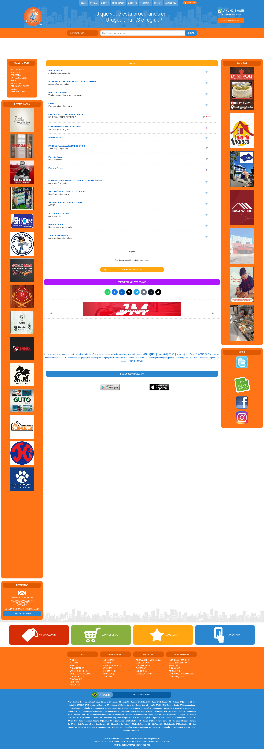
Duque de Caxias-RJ (112, 708)
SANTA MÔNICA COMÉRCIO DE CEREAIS (67, 191)
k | (45, 354)
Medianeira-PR (108, 715)
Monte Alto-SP (141, 715)
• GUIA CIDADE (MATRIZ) (178, 660)
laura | (101, 358)
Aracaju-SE (116, 702)
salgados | (131, 358)
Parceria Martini (55, 157)
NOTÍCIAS (93, 3)
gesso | (172, 354)
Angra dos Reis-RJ (75, 702)
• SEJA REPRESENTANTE (179, 663)
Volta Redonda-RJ (133, 730)
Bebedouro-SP (165, 702)
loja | (138, 358)
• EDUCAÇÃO (15, 72)
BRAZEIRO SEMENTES (58, 92)
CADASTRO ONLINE (231, 20)
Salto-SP (98, 721)
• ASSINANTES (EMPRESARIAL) (148, 660)
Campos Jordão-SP (174, 705)
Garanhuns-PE (126, 708)
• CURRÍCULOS (141, 671)
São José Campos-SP (100, 724)
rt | (133, 354)
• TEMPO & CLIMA (17, 92)
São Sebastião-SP (171, 724)
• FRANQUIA (173, 665)
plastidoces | (204, 354)
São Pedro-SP (157, 724)
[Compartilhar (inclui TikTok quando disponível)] (158, 292)
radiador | (180, 358)
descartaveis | (206, 358)
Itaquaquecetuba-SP (111, 711)
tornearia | (162, 354)
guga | (81, 358)
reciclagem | (92, 358)
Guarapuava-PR (159, 708)
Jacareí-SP (157, 711)
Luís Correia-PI (74, 715)
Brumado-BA (93, 705)
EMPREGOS (132, 3)
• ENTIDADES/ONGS (18, 78)
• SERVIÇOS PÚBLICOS (19, 86)
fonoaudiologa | (105, 354)
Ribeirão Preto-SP (182, 718)
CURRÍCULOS (145, 3)
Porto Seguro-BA (153, 718)
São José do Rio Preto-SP (121, 724)
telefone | (74, 354)
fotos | (193, 354)
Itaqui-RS (124, 711)
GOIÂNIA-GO (138, 708)
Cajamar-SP (115, 705)
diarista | (152, 358)
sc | (218, 358)
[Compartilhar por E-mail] (144, 292)
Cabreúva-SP (104, 705)
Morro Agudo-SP (154, 715)
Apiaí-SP (107, 702)
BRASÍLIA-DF (82, 705)
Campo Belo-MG (142, 705)
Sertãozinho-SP (185, 724)
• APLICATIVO (75, 685)
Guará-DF (148, 708)
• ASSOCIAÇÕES (17, 70)
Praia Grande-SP (167, 718)
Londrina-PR (191, 711)
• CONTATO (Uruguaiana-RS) (181, 674)
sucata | (120, 354)
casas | (124, 361)
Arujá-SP (126, 702)
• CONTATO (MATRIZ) (177, 676)
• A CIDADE (73, 660)
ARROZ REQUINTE (57, 70)
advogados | (62, 354)
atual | (142, 358)
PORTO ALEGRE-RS (138, 718)
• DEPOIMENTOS (109, 671)
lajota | (186, 354)
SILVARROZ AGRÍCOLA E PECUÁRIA (65, 202)
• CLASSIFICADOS (76, 668)
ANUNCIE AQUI (171, 3)
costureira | (140, 354)
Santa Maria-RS (135, 721)
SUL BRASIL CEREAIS (58, 213)
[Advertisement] (132, 46)
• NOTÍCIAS (73, 663)
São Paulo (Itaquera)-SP (141, 724)
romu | (112, 358)
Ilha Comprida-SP (85, 711)
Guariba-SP (170, 708)
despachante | (51, 358)
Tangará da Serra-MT (132, 727)
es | (85, 358)
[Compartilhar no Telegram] (137, 292)
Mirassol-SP (119, 715)
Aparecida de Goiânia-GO (93, 702)
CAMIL (51, 103)
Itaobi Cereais (54, 138)
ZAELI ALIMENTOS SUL (59, 235)
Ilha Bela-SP (72, 711)
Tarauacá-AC (146, 727)
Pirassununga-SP (123, 718)
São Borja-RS (178, 721)
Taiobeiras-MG (117, 727)
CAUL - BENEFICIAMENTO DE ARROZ (65, 114)
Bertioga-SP (177, 702)
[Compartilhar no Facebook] (115, 292)
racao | (197, 358)
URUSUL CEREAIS (56, 224)
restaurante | (121, 358)
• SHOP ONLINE (75, 679)
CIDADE (83, 3)
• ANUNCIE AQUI (109, 674)
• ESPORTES (15, 75)
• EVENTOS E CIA (142, 663)
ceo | (214, 358)
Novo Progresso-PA (170, 715)
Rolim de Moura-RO (86, 721)
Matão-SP (97, 715)
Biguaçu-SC (187, 702)
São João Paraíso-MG (82, 724)
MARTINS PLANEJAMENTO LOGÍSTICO (66, 146)
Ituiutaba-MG (134, 711)
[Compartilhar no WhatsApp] (108, 292)
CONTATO (158, 3)
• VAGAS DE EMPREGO (78, 671)
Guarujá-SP (180, 708)
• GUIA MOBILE (174, 668)
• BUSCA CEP (15, 83)
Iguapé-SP (190, 708)
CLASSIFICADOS (118, 3)
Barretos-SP (135, 702)
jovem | (171, 358)
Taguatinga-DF (104, 727)
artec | (179, 354)
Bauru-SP (155, 702)
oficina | (95, 354)
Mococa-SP (130, 715)
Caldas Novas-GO (128, 705)
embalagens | (162, 358)
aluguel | (151, 354)
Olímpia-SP (183, 715)
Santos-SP (147, 721)
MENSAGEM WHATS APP (231, 15)
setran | (130, 361)
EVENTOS (104, 3)
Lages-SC (181, 711)
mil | (80, 354)
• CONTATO (107, 676)
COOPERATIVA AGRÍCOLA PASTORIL (65, 127)
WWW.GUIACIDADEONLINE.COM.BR (128, 742)
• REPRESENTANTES (144, 674)
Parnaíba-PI (87, 718)
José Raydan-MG (170, 711)
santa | (114, 354)
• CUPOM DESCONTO (78, 676)
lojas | (106, 358)
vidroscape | (73, 358)
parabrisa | (87, 354)
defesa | (52, 354)
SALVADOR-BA (109, 721)
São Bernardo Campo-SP (161, 721)
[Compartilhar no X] (129, 292)
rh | (66, 358)
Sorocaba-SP (92, 727)
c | (69, 354)
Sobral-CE (82, 727)
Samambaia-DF (122, 721)
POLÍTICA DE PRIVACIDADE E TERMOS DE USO (132, 745)
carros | (216, 354)
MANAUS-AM (87, 715)
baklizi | (61, 358)
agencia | (128, 354)
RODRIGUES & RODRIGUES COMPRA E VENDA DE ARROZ (75, 180)
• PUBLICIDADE (108, 660)
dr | (146, 358)
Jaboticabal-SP (146, 711)
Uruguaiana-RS (180, 727)
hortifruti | (138, 361)
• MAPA (13, 81)
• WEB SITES (107, 668)
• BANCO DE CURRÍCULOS (80, 674)
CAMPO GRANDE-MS (157, 705)
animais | (189, 357)
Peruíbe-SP (98, 718)
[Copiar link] (151, 292)
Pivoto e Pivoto (55, 168)
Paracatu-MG (77, 718)
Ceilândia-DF (88, 708)
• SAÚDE (13, 89)
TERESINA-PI (157, 727)
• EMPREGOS (140, 668)
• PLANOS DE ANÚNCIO (112, 665)
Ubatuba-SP (168, 727)
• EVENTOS (73, 665)
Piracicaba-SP (109, 718)
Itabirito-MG (97, 711)
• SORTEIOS (74, 682)
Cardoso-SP (77, 708)
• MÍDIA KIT (106, 663)
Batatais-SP (146, 702)
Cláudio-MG (98, 708)
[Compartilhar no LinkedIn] (122, 292)
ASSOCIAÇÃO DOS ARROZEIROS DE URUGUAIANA (72, 81)
